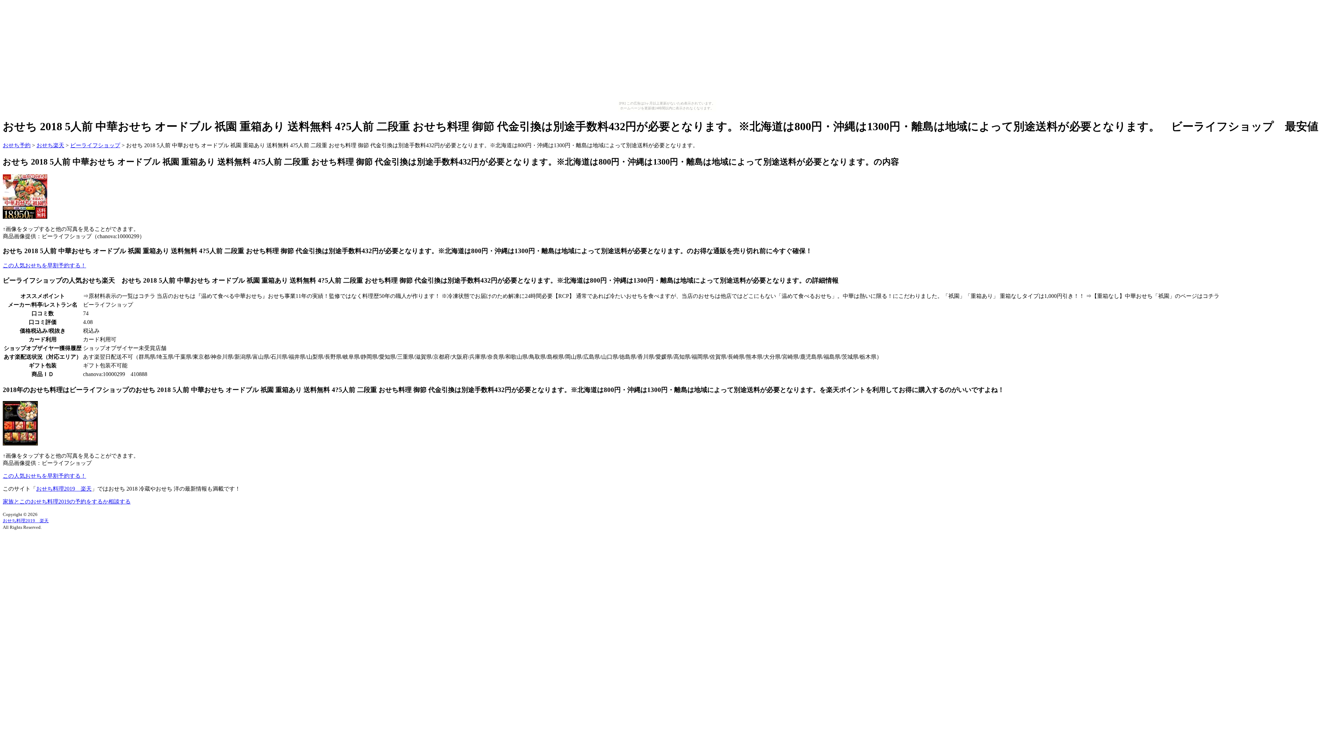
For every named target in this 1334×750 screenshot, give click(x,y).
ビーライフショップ (95, 145)
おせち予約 (17, 145)
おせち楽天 (50, 145)
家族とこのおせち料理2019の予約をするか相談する (67, 502)
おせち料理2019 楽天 (64, 489)
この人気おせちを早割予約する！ (44, 265)
